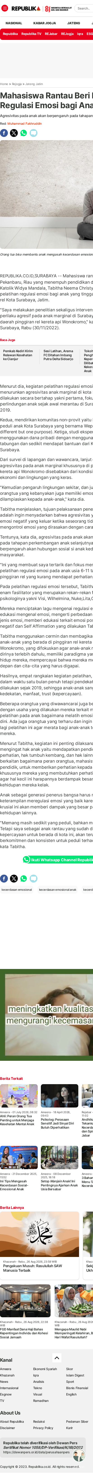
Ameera (5, 1369)
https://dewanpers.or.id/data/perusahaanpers (36, 1452)
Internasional (9, 1388)
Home (4, 84)
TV (2, 1401)
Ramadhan (41, 1401)
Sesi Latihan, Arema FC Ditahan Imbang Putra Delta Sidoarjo (58, 355)
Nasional (14, 23)
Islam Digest (75, 1375)
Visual (37, 1394)
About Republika (12, 1421)
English (71, 1394)
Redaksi (39, 1421)
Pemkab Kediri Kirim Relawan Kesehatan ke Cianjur (18, 355)
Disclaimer (7, 1428)
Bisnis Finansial (77, 1388)
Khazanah (7, 1375)
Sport (70, 1381)
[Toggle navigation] (4, 8)
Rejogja (17, 84)
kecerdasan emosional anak (57, 889)
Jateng (73, 23)
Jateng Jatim (34, 84)
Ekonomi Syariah (45, 1369)
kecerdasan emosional (17, 889)
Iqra (36, 1375)
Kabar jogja (44, 23)
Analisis (38, 1381)
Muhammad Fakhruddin (24, 123)
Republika (10, 34)
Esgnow (6, 1394)
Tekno (37, 1388)
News (4, 1381)
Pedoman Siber (77, 1421)
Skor (69, 1369)
